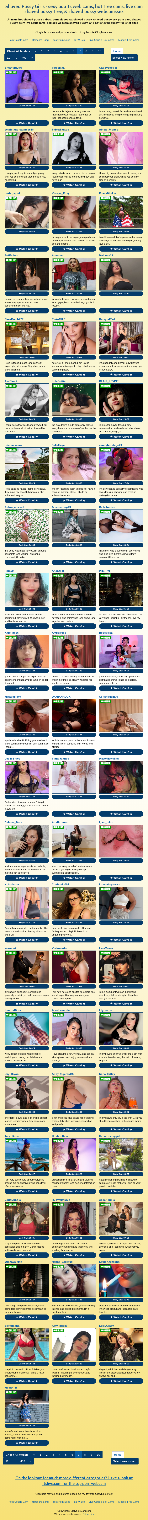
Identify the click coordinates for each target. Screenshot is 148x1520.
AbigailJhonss (108, 129)
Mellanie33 (106, 255)
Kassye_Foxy (61, 193)
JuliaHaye (58, 445)
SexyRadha (12, 1325)
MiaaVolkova (13, 696)
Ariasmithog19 (61, 507)
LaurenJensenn (109, 1261)
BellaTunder (107, 507)
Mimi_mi (104, 570)
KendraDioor (13, 1010)
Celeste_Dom (13, 822)
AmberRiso (59, 632)
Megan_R (11, 1387)
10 (99, 51)
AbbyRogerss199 (63, 1073)
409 (24, 57)
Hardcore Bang (40, 40)
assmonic (11, 948)
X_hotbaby (12, 884)
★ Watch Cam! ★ (27, 123)
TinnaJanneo (60, 758)
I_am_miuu (106, 822)
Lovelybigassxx (109, 884)
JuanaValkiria (13, 1261)
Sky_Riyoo (12, 1073)
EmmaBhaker (107, 193)
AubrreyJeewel (14, 507)
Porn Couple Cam (18, 40)
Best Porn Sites (61, 40)
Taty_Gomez (13, 1136)
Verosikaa (58, 67)
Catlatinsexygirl (109, 1136)
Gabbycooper (108, 67)
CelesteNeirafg (108, 696)
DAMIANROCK (61, 696)
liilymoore (105, 1010)
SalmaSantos (60, 129)
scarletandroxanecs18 (19, 129)
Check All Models (18, 51)
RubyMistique (61, 1199)
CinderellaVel (60, 884)
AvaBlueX (11, 381)
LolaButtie (59, 381)
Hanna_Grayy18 (62, 1261)
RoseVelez (106, 632)
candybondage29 (110, 445)
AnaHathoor (60, 822)
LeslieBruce (12, 758)
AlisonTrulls (107, 1199)
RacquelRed (107, 319)
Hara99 (9, 570)
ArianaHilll (58, 570)
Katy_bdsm (59, 1325)
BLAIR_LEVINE (109, 381)
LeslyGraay (106, 1325)
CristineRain (60, 1136)
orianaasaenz (13, 445)
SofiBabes (11, 255)
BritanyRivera (13, 67)
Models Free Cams (129, 40)
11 (8, 57)
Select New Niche (123, 57)
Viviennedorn (60, 948)
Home (117, 51)
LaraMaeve (106, 948)
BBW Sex (79, 40)
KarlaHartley (107, 1073)
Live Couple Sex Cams (101, 40)
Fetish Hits (88, 1514)
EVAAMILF (59, 319)
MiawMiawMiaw (109, 758)
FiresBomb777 (14, 319)
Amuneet (58, 255)
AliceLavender (61, 1010)
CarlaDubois (13, 1199)
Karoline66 (12, 632)
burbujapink (13, 193)
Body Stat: (27, 106)
